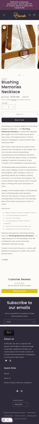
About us (7, 378)
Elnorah (10, 412)
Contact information (20, 419)
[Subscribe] (32, 321)
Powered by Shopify (19, 412)
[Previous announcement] (4, 5)
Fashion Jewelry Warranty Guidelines (18, 383)
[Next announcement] (35, 5)
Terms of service (20, 416)
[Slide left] (15, 75)
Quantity (4, 103)
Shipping (13, 99)
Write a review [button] (19, 291)
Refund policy (31, 412)
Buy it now (19, 120)
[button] (4, 15)
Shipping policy (32, 416)
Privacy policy (8, 416)
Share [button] (6, 260)
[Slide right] (24, 75)
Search (6, 374)
